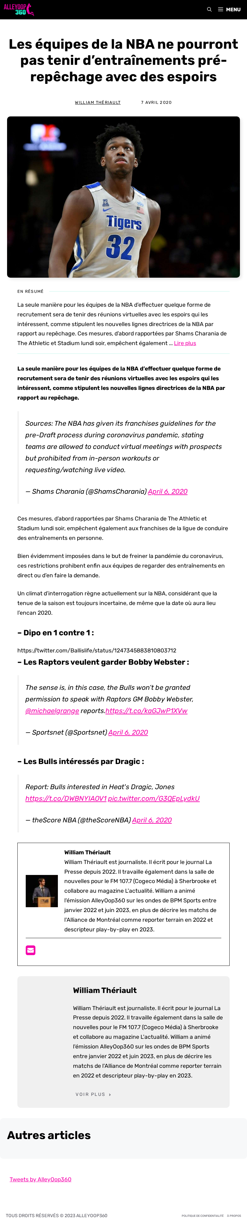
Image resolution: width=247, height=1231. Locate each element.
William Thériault (98, 102)
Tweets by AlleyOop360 (40, 1179)
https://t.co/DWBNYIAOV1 (65, 798)
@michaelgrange (52, 711)
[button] (209, 9)
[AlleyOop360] (18, 9)
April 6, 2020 (168, 491)
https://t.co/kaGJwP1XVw (146, 711)
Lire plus (185, 343)
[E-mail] (30, 952)
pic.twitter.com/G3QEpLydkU (154, 798)
